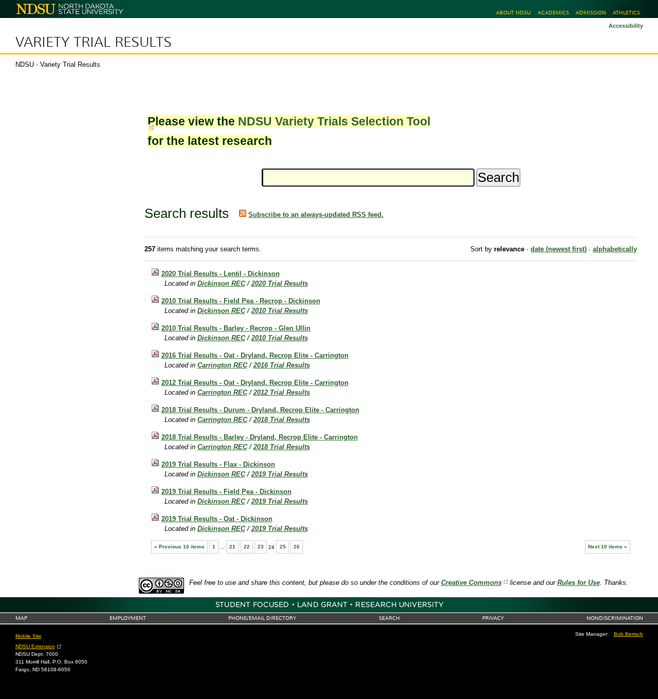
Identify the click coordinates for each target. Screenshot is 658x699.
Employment (127, 618)
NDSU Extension (35, 646)
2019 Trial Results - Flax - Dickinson (218, 464)
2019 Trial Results (279, 474)
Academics (553, 12)
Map (21, 618)
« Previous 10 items (179, 546)
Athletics (626, 12)
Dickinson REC (221, 283)
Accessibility (626, 26)
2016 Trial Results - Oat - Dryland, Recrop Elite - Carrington (255, 355)
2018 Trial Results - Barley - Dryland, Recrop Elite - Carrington (259, 437)
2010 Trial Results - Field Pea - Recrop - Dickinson (240, 301)
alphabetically (615, 249)
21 (232, 546)
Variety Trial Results (93, 42)
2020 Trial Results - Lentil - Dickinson (220, 274)
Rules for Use (578, 582)
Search (389, 618)
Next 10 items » (607, 546)
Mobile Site (28, 636)
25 (283, 546)
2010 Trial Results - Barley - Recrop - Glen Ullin (235, 328)
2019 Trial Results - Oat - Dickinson (216, 519)
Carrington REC (222, 365)
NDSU (24, 64)
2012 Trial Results (281, 392)
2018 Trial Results (281, 420)
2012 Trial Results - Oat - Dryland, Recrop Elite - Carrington (255, 383)
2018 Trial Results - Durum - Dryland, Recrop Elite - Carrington (260, 410)
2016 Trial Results (281, 365)
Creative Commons (471, 582)
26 (297, 546)
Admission (591, 12)
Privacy (493, 618)
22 (247, 546)
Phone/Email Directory (262, 618)
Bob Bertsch (628, 634)
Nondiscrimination (615, 618)
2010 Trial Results (279, 311)
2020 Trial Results (279, 283)
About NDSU (513, 12)
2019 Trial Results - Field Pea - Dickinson (226, 491)
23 (261, 546)
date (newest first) (559, 249)
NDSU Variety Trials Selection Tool (334, 121)
